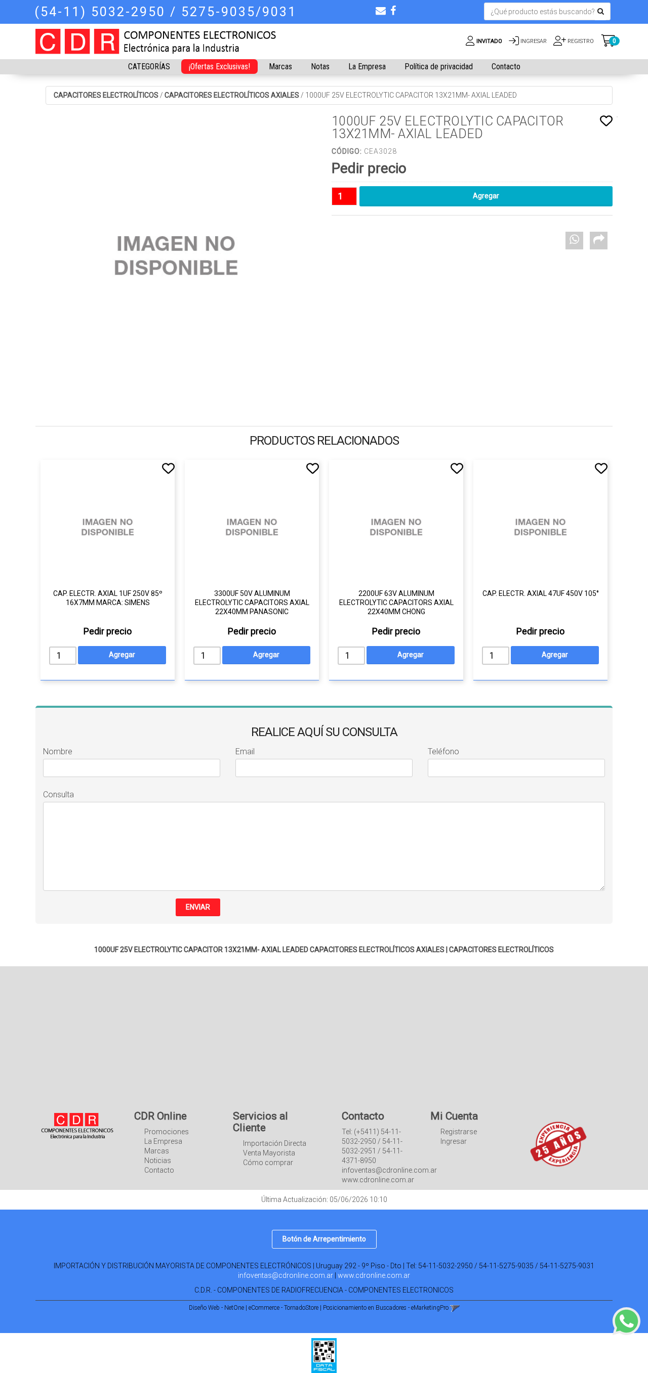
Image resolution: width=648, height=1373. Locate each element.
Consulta (58, 794)
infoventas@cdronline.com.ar (285, 1275)
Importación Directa (274, 1143)
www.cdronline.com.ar (374, 1275)
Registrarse (458, 1132)
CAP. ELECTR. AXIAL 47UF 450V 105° (540, 593)
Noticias (157, 1160)
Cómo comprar (268, 1163)
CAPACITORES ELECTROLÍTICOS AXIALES (232, 95)
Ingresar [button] (533, 41)
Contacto (506, 66)
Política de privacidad (438, 66)
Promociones (166, 1132)
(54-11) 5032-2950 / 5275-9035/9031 (165, 12)
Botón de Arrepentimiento (324, 1239)
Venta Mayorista (269, 1153)
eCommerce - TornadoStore (283, 1307)
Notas (320, 66)
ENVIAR (198, 907)
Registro (580, 41)
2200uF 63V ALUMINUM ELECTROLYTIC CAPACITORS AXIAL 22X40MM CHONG (396, 602)
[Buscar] (600, 11)
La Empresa (367, 66)
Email (245, 751)
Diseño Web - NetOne (216, 1307)
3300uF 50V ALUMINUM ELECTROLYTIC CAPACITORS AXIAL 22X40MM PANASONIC (252, 602)
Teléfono (443, 751)
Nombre (57, 751)
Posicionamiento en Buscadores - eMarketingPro (386, 1307)
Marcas (280, 66)
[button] (380, 10)
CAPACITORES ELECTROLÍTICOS (106, 95)
